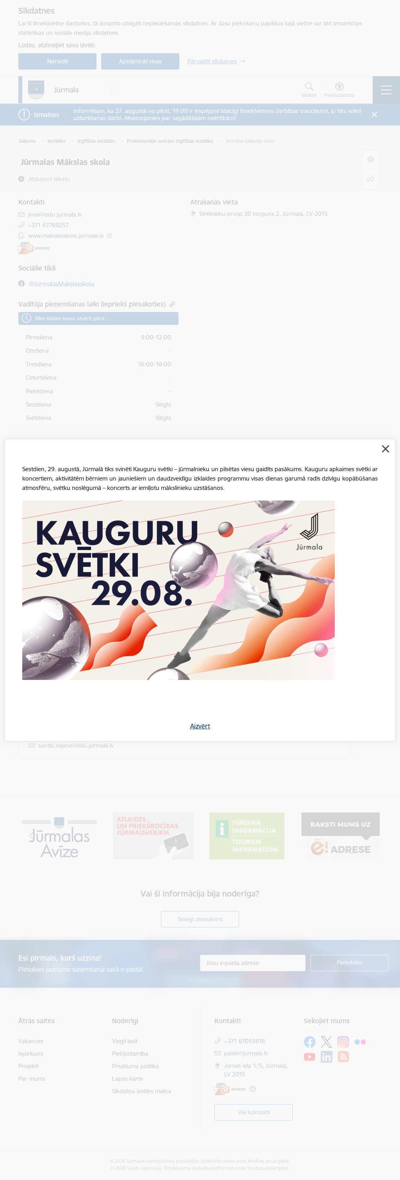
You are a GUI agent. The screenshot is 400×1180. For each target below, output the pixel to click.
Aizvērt (200, 726)
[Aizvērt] (385, 448)
